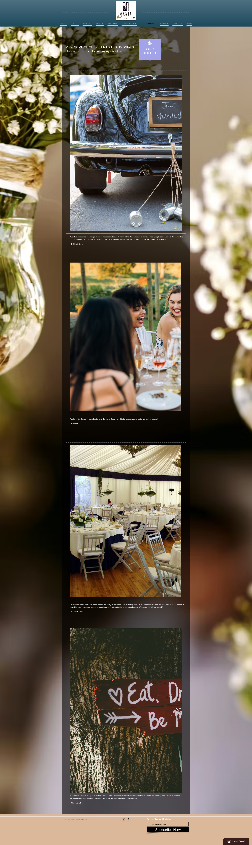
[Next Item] (177, 153)
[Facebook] (128, 819)
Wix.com (88, 819)
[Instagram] (123, 819)
